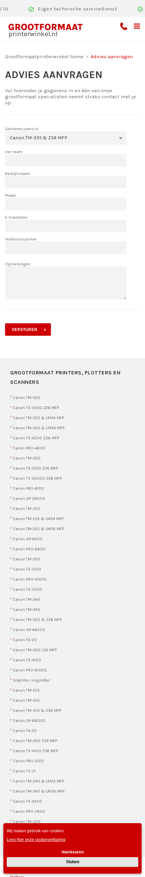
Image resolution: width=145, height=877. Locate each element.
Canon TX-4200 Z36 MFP (36, 438)
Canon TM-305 (26, 559)
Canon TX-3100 (27, 569)
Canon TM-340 (26, 609)
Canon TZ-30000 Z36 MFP (37, 478)
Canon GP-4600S (29, 629)
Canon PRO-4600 (29, 448)
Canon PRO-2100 (28, 761)
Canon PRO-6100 (28, 488)
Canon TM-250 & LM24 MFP (38, 417)
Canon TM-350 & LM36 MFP (38, 428)
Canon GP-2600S (29, 498)
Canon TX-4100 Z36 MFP (35, 750)
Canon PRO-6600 (29, 549)
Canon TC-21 (24, 771)
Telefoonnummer (21, 239)
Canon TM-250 (26, 508)
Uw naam (14, 151)
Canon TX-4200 (27, 801)
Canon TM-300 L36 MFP (35, 650)
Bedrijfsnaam (17, 173)
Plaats (11, 195)
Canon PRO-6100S (30, 670)
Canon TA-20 (25, 639)
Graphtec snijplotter (31, 680)
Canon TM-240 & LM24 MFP (38, 781)
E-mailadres (16, 217)
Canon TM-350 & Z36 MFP (37, 619)
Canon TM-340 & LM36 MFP (38, 791)
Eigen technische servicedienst (77, 9)
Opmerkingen (17, 264)
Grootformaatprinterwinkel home (44, 56)
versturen (24, 329)
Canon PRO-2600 (29, 811)
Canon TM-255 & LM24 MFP (38, 518)
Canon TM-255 (26, 690)
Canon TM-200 (26, 821)
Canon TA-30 (25, 730)
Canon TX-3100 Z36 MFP (35, 468)
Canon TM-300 (26, 458)
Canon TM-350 (26, 397)
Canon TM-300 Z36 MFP (35, 740)
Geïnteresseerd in (21, 128)
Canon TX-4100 (27, 660)
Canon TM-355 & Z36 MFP (37, 710)
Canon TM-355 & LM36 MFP (38, 528)
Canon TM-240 (26, 599)
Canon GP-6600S (29, 720)
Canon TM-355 (26, 700)
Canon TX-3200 (27, 589)
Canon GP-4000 (27, 539)
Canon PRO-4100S (30, 579)
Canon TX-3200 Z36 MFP (36, 407)
